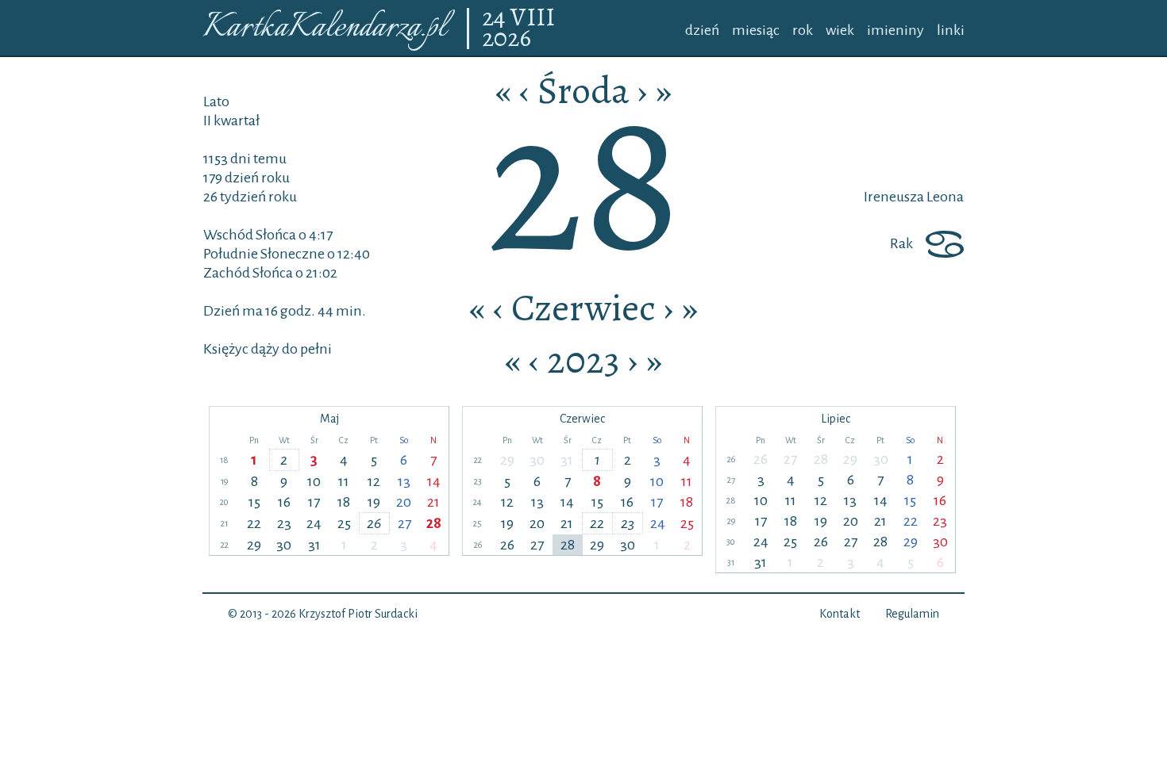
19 (374, 502)
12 (374, 481)
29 (254, 545)
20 (403, 502)
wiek (840, 30)
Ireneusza (894, 197)
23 (284, 523)
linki (951, 30)
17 (314, 502)
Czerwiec (583, 307)
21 (433, 502)
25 (344, 523)
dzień (702, 30)
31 (314, 545)
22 (254, 523)
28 (433, 523)
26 (374, 523)
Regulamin (912, 613)
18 (343, 502)
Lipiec (835, 418)
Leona (944, 197)
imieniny (895, 30)
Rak (901, 243)
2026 (506, 38)
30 (283, 545)
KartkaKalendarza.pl (324, 28)
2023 (583, 360)
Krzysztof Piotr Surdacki (358, 613)
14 (434, 481)
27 (404, 523)
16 (284, 502)
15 (254, 502)
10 (314, 481)
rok (802, 30)
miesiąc (756, 30)
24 (496, 18)
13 (404, 481)
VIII (532, 18)
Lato (216, 101)
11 (343, 481)
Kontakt (839, 613)
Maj (329, 418)
